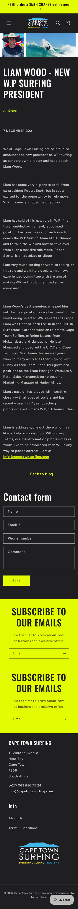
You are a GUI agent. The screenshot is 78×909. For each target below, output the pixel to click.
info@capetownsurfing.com (31, 791)
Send (16, 581)
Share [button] (12, 111)
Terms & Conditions (23, 828)
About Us (16, 818)
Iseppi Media (39, 897)
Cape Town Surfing (26, 893)
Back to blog (41, 474)
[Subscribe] (64, 653)
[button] (8, 23)
